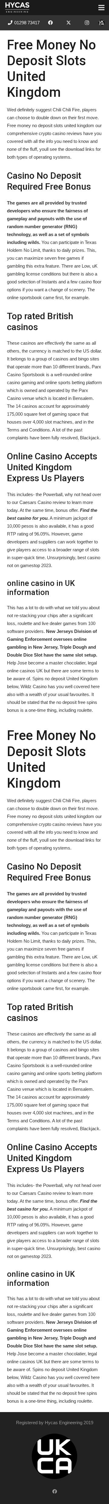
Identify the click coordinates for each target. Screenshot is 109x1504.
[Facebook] (50, 22)
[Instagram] (86, 22)
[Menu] (101, 7)
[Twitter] (68, 22)
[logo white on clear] (17, 8)
